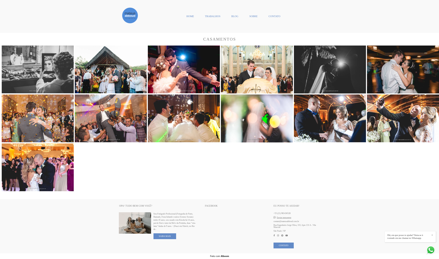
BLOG (234, 16)
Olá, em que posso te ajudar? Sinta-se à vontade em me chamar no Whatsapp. (405, 236)
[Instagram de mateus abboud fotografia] (278, 236)
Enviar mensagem (284, 218)
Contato (283, 245)
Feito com (219, 256)
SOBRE (253, 16)
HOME (190, 16)
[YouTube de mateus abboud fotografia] (287, 236)
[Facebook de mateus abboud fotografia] (274, 236)
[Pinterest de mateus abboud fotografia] (282, 236)
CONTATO (274, 16)
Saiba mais (165, 236)
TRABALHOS (212, 16)
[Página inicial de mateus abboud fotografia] (131, 16)
